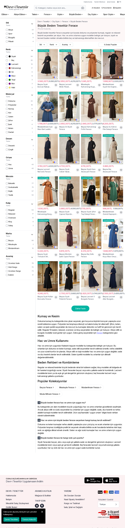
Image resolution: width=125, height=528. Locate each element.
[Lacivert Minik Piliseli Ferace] (69, 64)
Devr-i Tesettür (44, 21)
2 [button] (121, 77)
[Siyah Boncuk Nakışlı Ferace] (48, 64)
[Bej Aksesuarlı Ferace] (113, 149)
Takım (34, 14)
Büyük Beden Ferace (79, 21)
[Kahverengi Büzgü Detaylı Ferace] (48, 191)
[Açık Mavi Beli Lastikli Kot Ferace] (48, 106)
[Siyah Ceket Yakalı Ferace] (69, 149)
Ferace (47, 14)
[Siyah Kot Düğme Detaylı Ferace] (113, 64)
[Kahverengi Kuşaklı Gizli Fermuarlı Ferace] (91, 64)
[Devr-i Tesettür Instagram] (42, 506)
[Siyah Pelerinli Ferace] (69, 276)
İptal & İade (111, 2)
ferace (100, 333)
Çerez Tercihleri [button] (11, 519)
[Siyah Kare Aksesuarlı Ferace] (91, 149)
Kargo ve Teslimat (72, 503)
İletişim (9, 499)
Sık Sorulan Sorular (72, 495)
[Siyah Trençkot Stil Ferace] (48, 234)
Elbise (4, 14)
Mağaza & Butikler (43, 495)
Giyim (59, 14)
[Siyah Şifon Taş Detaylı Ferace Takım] (91, 191)
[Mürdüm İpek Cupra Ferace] (69, 234)
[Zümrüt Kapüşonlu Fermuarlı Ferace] (113, 191)
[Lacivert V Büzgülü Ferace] (91, 276)
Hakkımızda (88, 2)
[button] (83, 7)
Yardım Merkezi (99, 2)
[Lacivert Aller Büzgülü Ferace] (113, 276)
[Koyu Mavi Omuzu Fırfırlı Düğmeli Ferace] (113, 234)
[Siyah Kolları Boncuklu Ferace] (48, 276)
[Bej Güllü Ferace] (91, 234)
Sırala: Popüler (111, 45)
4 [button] (99, 162)
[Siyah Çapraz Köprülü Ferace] (69, 191)
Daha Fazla (80, 308)
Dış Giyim (92, 14)
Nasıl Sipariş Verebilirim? (74, 499)
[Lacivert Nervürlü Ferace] (48, 149)
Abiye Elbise (19, 14)
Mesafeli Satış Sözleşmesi (17, 503)
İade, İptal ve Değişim (73, 507)
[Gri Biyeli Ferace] (69, 106)
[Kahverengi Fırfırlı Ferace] (91, 106)
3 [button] (56, 77)
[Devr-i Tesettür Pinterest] (37, 506)
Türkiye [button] (102, 504)
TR (120, 2)
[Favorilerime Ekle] (56, 85)
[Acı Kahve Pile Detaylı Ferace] (113, 106)
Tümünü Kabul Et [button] (29, 519)
